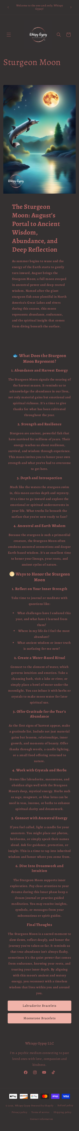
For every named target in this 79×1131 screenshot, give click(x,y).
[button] (9, 35)
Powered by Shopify (42, 1105)
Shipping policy (63, 1112)
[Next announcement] (71, 7)
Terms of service (40, 1112)
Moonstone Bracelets (39, 1018)
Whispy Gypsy (23, 1105)
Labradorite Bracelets (39, 1005)
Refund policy (65, 1105)
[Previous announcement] (8, 7)
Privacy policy (19, 1112)
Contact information (41, 1119)
